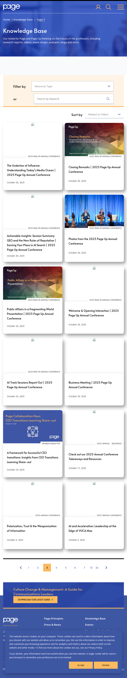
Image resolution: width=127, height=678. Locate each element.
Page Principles (53, 618)
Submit (108, 98)
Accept (80, 665)
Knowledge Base (23, 19)
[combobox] (73, 86)
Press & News (52, 624)
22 (97, 567)
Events (89, 624)
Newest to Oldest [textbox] (98, 114)
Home (6, 19)
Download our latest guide (34, 599)
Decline (105, 665)
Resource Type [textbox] (43, 86)
